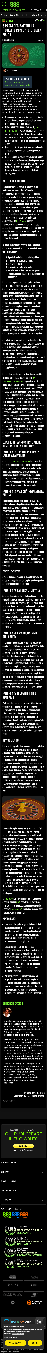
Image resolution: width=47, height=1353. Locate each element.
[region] (23, 1336)
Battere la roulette (14, 82)
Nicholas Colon (13, 70)
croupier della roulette (18, 461)
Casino (4, 15)
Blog (11, 15)
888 (18, 902)
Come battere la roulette (17, 85)
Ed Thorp (21, 221)
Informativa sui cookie (18, 1333)
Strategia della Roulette (25, 15)
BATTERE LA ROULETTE (13, 10)
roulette (9, 899)
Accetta (35, 1343)
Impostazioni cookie (10, 1337)
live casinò (16, 909)
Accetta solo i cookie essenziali (15, 1342)
